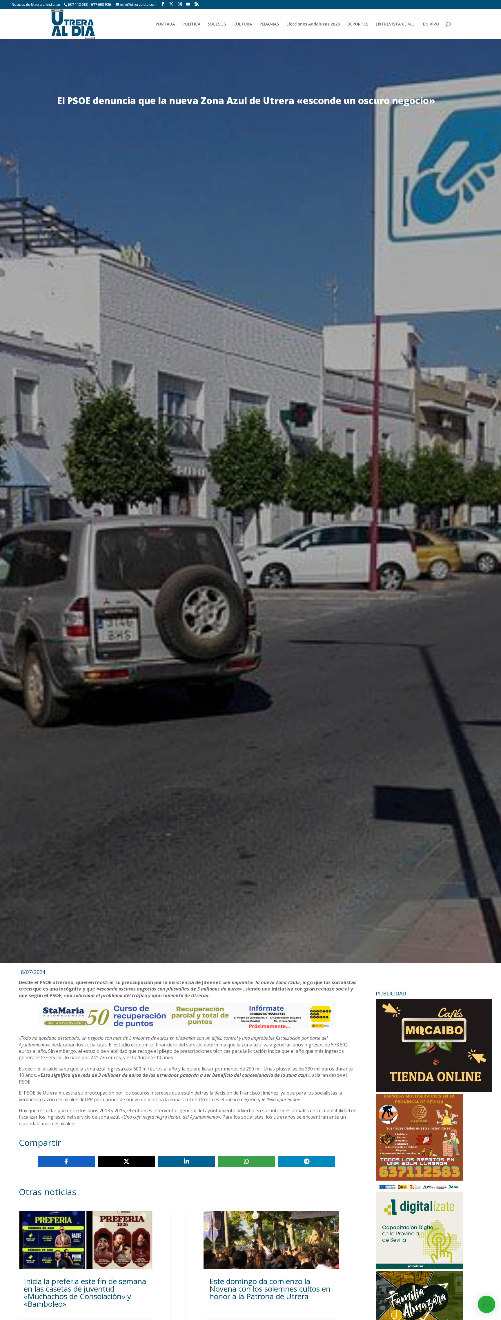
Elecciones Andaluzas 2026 (313, 24)
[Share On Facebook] (66, 1161)
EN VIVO (431, 24)
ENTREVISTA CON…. (395, 24)
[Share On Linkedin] (186, 1161)
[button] (486, 1304)
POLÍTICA (191, 24)
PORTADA (165, 24)
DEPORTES (357, 24)
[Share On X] (126, 1161)
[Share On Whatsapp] (246, 1161)
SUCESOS (217, 24)
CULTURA (242, 24)
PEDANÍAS (269, 24)
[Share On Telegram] (306, 1161)
